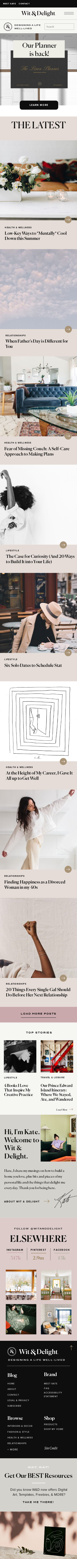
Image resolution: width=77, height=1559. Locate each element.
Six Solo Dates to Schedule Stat (33, 665)
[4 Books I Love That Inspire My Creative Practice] (20, 1056)
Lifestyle (12, 551)
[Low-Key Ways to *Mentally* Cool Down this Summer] (38, 180)
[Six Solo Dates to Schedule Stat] (38, 613)
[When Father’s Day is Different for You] (38, 289)
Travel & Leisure (53, 1077)
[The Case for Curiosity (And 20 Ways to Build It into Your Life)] (38, 505)
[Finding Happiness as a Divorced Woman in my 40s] (38, 830)
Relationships (16, 336)
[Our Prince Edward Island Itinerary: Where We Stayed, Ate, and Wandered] (57, 1056)
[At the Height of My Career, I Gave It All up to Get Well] (38, 721)
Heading (37, 1013)
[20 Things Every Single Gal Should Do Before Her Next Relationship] (38, 938)
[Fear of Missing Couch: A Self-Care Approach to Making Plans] (38, 396)
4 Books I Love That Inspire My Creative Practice (18, 1090)
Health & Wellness (18, 227)
